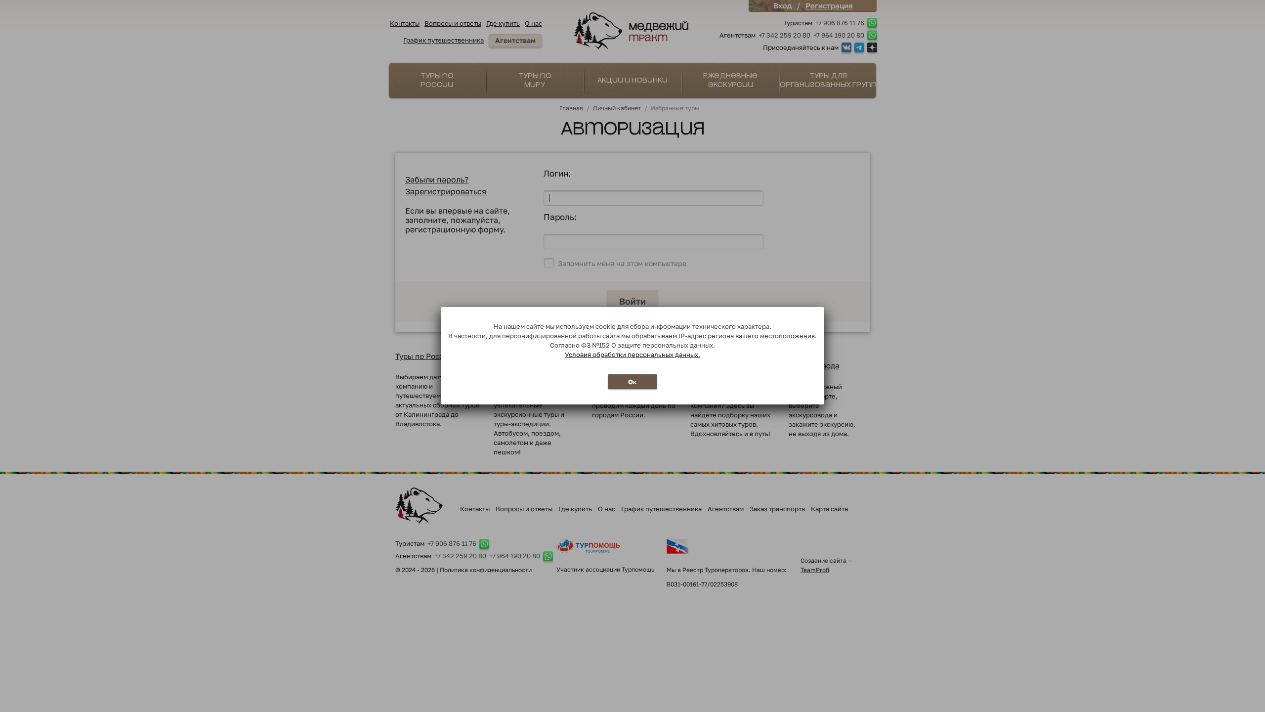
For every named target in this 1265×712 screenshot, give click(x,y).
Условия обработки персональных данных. (632, 354)
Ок (632, 382)
